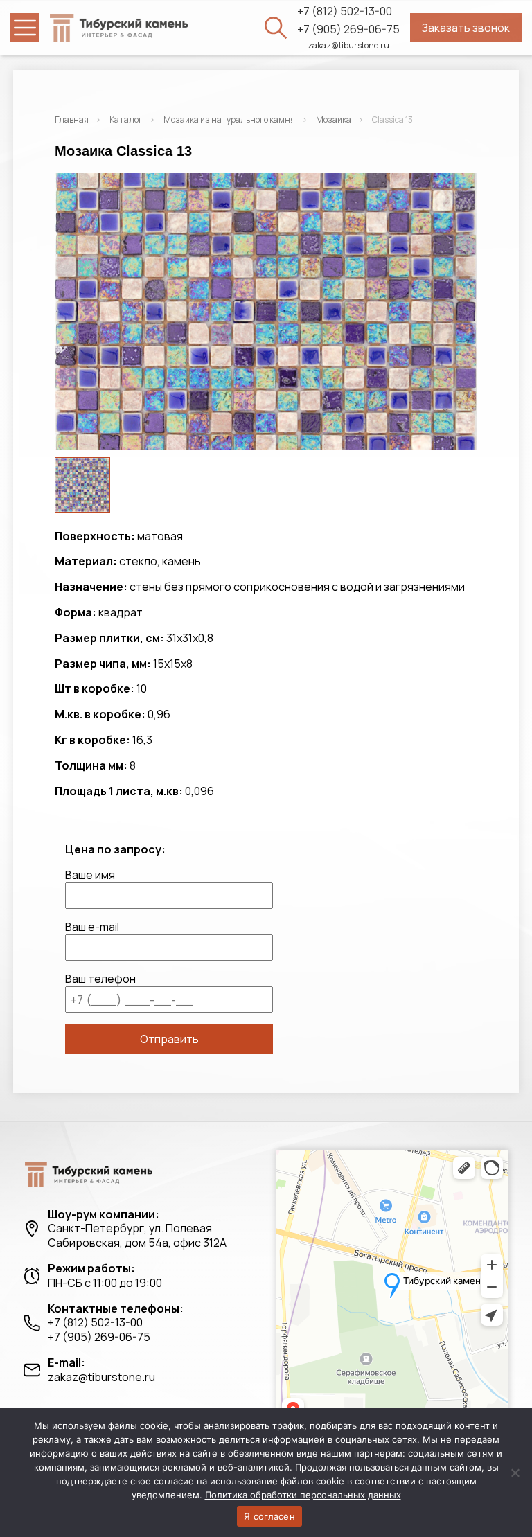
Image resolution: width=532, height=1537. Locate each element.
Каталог (126, 119)
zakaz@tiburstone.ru (348, 45)
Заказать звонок (466, 27)
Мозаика (333, 119)
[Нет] (515, 1473)
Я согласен (269, 1516)
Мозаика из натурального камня (229, 119)
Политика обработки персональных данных (303, 1494)
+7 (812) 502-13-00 (344, 11)
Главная (72, 119)
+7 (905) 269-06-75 (348, 29)
